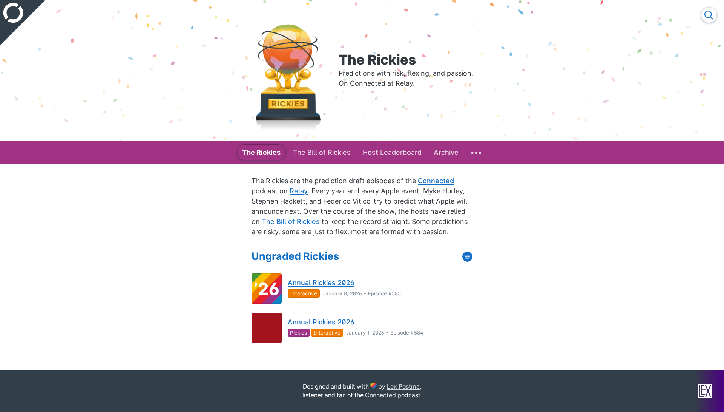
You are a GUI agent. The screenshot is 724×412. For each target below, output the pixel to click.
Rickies (261, 152)
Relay (299, 191)
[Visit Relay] (22, 22)
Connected (436, 181)
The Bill (322, 152)
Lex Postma (403, 386)
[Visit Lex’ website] (705, 391)
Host (392, 152)
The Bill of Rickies (291, 221)
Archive (446, 152)
